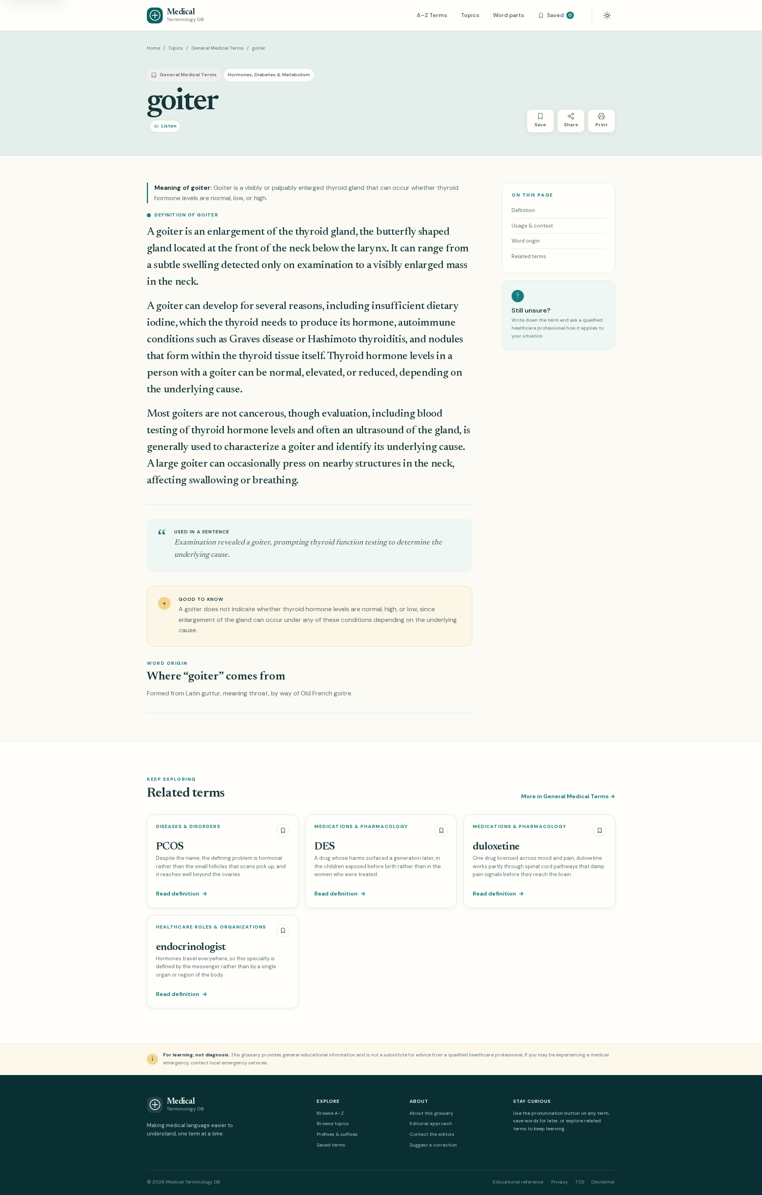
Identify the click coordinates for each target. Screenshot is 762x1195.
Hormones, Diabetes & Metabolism (269, 74)
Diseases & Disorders (188, 827)
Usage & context (532, 225)
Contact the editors (432, 1134)
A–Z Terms (432, 15)
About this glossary (431, 1113)
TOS (579, 1182)
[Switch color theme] (607, 15)
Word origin (526, 240)
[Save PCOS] (282, 830)
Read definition (181, 893)
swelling (201, 265)
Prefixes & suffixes (337, 1134)
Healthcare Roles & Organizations (211, 927)
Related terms (529, 256)
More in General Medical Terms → (568, 796)
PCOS (170, 847)
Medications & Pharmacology (361, 827)
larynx (372, 248)
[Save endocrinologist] (282, 930)
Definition (523, 210)
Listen (169, 126)
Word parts (508, 15)
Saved (559, 15)
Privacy (559, 1182)
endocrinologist (191, 947)
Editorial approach (431, 1123)
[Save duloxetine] (599, 830)
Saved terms (331, 1145)
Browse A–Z (330, 1113)
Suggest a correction (433, 1145)
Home (153, 48)
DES (324, 847)
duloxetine (496, 847)
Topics (470, 15)
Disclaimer (603, 1182)
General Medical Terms (217, 48)
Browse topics (333, 1123)
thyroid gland (325, 232)
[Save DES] (441, 830)
